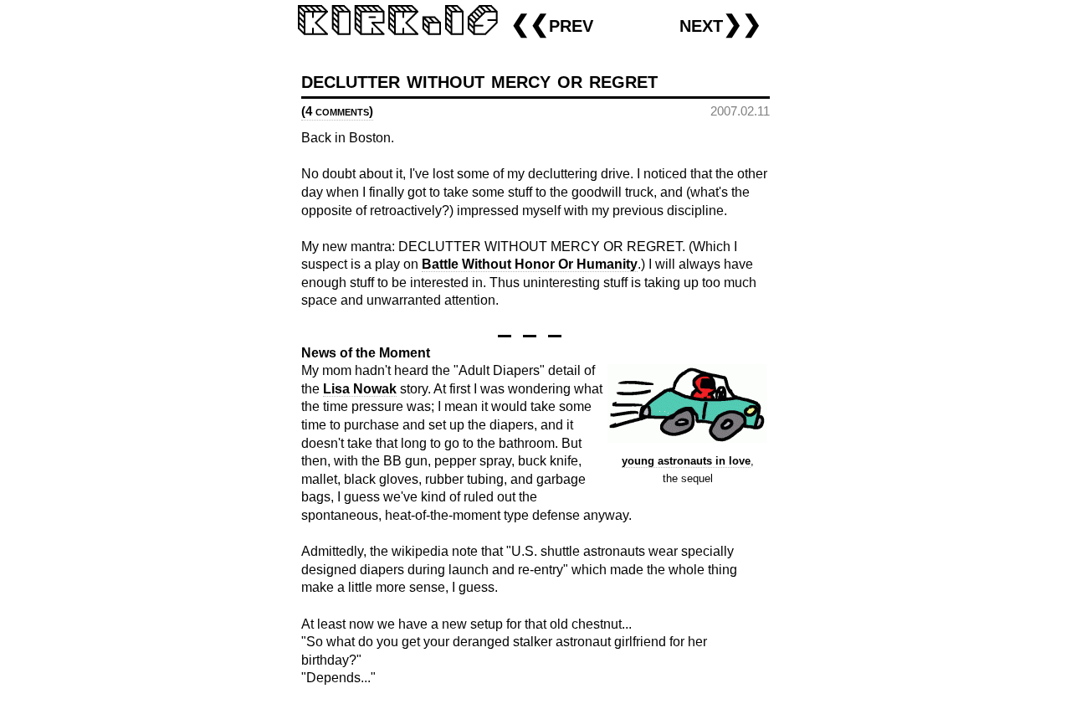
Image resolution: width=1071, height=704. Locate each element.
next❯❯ (720, 24)
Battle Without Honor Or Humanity (530, 264)
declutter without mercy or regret (479, 80)
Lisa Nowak (360, 389)
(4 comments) (337, 111)
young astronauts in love (686, 461)
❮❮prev (551, 24)
